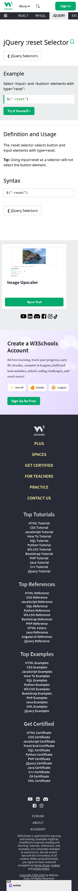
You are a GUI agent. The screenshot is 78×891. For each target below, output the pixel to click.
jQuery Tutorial (39, 571)
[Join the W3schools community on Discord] (37, 316)
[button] (38, 6)
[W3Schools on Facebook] (44, 316)
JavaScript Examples (37, 671)
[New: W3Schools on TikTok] (56, 316)
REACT (23, 16)
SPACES (39, 454)
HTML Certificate (39, 732)
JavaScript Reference (36, 601)
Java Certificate (39, 767)
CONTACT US (39, 498)
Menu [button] (23, 6)
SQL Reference (37, 606)
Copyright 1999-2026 (32, 875)
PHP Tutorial (39, 558)
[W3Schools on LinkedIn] (30, 316)
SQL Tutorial (39, 540)
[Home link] (8, 6)
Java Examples (37, 702)
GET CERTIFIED (39, 465)
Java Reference (37, 632)
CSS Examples (37, 667)
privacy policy (41, 868)
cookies (55, 865)
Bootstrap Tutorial (39, 553)
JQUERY (59, 16)
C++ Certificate (39, 772)
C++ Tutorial (39, 567)
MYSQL (40, 16)
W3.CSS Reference (37, 615)
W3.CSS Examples (37, 689)
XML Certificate (39, 780)
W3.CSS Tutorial (39, 549)
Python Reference (37, 610)
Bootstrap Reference (37, 619)
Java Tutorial (39, 562)
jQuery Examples (36, 711)
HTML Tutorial (39, 523)
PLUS (39, 443)
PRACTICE (39, 487)
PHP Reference (37, 623)
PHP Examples (36, 697)
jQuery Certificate (39, 763)
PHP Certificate (39, 759)
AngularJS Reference (37, 636)
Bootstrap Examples (37, 693)
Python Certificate (39, 754)
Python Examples (37, 684)
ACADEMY (38, 829)
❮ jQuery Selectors (22, 55)
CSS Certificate (39, 737)
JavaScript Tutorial (39, 532)
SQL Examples (36, 680)
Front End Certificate (39, 745)
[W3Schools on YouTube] (23, 316)
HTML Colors (37, 628)
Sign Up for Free (23, 400)
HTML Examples (37, 663)
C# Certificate (39, 776)
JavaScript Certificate (39, 741)
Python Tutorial (39, 545)
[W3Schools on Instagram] (50, 316)
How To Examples (37, 676)
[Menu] (5, 15)
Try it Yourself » (19, 110)
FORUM (38, 816)
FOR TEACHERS (39, 476)
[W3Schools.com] (39, 432)
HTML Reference (37, 593)
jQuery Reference (37, 641)
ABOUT (38, 822)
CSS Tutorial (39, 527)
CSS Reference (36, 597)
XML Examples (36, 706)
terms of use (42, 865)
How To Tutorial (39, 536)
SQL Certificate (39, 750)
